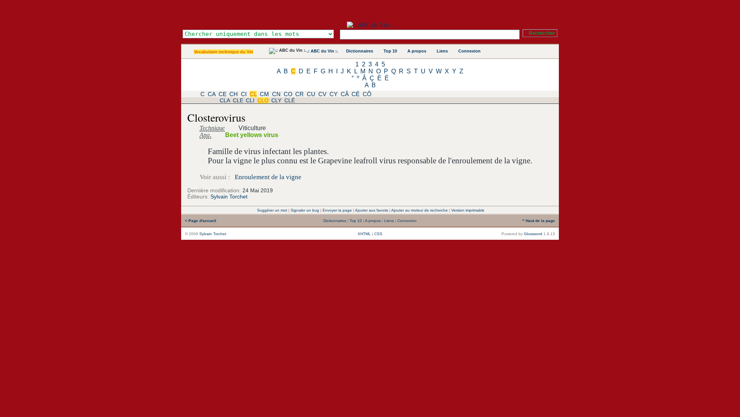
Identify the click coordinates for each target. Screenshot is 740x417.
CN (276, 94)
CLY (276, 100)
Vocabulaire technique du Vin (223, 51)
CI (244, 94)
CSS (378, 234)
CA (211, 94)
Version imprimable (467, 210)
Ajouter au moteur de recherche (419, 210)
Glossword (533, 234)
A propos (416, 51)
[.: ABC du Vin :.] (370, 25)
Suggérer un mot (272, 210)
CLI (250, 100)
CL (253, 94)
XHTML (364, 234)
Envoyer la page (337, 210)
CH (233, 94)
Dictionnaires (359, 51)
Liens (442, 51)
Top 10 (390, 51)
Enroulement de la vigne (268, 177)
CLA (225, 100)
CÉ (356, 94)
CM (264, 94)
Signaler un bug (305, 210)
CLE (238, 100)
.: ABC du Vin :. (322, 51)
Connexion (469, 51)
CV (322, 94)
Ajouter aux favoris (371, 210)
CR (299, 94)
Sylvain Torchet (228, 196)
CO (288, 94)
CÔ (367, 94)
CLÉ (289, 100)
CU (311, 94)
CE (223, 94)
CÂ (345, 94)
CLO (263, 100)
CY (334, 94)
